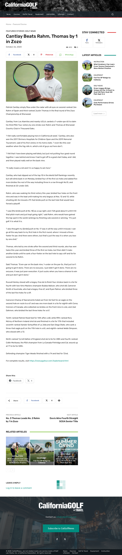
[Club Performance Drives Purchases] (87, 102)
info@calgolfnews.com (66, 517)
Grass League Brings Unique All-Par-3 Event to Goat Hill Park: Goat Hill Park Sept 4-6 (66, 460)
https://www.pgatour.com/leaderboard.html (48, 361)
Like (87, 39)
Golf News (30, 31)
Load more (98, 113)
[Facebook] (57, 539)
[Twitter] (65, 539)
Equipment (41, 458)
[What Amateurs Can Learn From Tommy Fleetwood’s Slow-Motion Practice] (18, 451)
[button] (112, 14)
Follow (99, 39)
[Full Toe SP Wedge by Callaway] (42, 451)
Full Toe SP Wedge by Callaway (41, 462)
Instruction (17, 456)
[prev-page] (8, 470)
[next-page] (12, 470)
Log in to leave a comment (19, 488)
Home (8, 24)
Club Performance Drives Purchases (104, 104)
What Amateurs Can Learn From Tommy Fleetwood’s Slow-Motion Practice (17, 461)
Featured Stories (20, 24)
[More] (59, 400)
